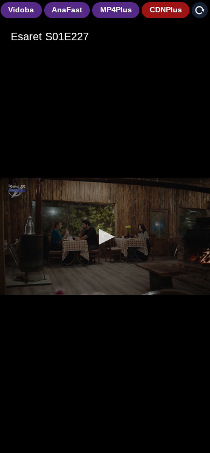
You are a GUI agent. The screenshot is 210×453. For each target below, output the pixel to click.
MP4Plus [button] (116, 9)
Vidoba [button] (21, 9)
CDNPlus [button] (166, 9)
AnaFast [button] (67, 9)
